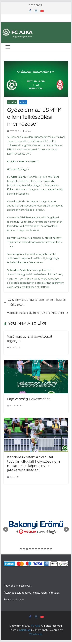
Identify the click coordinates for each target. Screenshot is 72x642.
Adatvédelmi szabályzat (17, 585)
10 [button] (48, 549)
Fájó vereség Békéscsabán (29, 399)
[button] (5, 529)
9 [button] (45, 549)
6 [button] (36, 549)
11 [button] (51, 549)
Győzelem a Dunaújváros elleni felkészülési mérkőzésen (37, 302)
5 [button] (33, 549)
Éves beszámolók (14, 599)
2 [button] (24, 549)
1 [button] (21, 549)
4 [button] (30, 549)
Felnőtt (12, 102)
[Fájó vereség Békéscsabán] (36, 362)
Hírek (23, 102)
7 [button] (39, 549)
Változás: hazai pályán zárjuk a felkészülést (35, 312)
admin (28, 131)
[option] (36, 527)
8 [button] (42, 549)
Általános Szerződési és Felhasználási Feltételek (31, 592)
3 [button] (27, 549)
